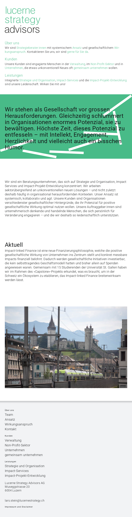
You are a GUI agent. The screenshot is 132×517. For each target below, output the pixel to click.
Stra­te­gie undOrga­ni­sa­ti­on (37, 80)
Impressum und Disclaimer (19, 507)
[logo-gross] (22, 7)
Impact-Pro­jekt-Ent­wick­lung (108, 80)
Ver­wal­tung (13, 440)
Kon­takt (10, 429)
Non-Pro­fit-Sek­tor (17, 445)
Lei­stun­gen (14, 75)
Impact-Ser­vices (67, 80)
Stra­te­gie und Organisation (25, 466)
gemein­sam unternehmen (24, 455)
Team (9, 415)
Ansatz (10, 419)
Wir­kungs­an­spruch (19, 424)
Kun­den (11, 59)
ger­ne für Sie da (77, 51)
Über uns (12, 43)
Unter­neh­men (15, 450)
